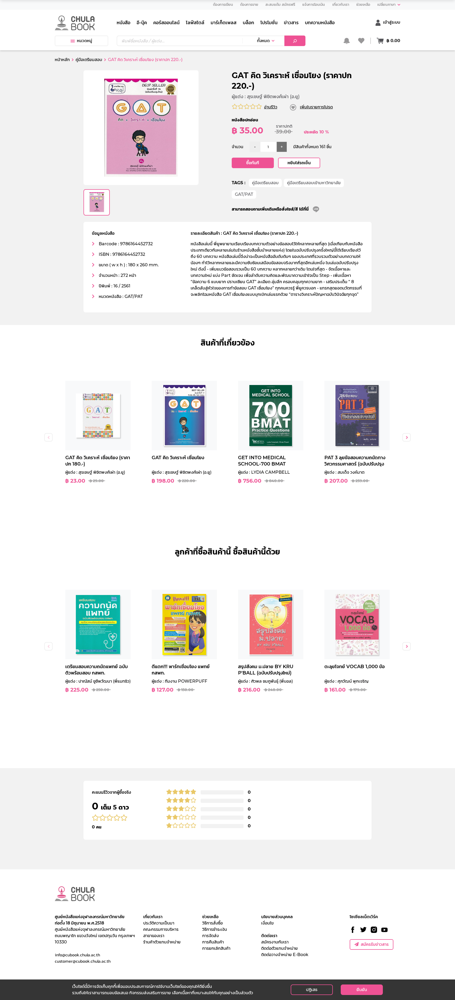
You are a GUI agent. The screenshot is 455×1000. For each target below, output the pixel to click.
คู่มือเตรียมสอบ (265, 182)
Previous (48, 437)
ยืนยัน (362, 989)
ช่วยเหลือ (210, 916)
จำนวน (237, 146)
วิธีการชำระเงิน (214, 929)
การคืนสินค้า (213, 941)
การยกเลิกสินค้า (216, 948)
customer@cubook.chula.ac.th (83, 961)
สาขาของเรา (153, 935)
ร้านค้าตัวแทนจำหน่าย (162, 941)
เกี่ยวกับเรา (152, 916)
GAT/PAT (244, 194)
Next (406, 437)
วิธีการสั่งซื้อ (212, 923)
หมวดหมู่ (84, 40)
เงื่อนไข (267, 923)
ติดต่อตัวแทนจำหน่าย (279, 948)
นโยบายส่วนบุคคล (277, 916)
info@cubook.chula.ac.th (77, 955)
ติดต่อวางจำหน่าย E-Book (284, 954)
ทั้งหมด (263, 40)
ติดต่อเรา (269, 935)
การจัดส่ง (210, 935)
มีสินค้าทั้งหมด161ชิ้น (312, 146)
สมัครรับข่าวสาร (375, 944)
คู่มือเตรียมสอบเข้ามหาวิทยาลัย (314, 182)
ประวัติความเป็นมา (158, 923)
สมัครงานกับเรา (275, 941)
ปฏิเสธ (311, 989)
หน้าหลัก (62, 59)
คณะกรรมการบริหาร (161, 929)
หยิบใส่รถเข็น (299, 162)
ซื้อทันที (252, 162)
